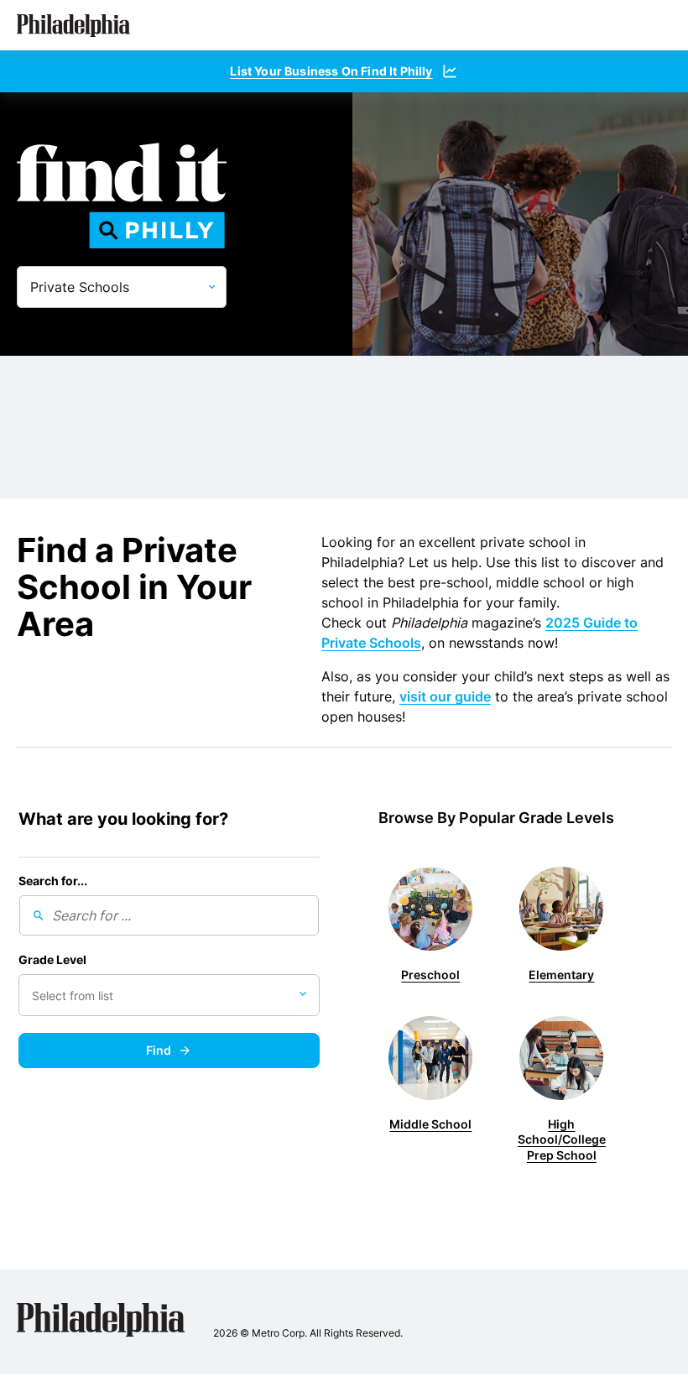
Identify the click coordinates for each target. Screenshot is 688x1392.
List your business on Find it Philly (331, 71)
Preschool (430, 974)
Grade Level (52, 960)
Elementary (561, 974)
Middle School (430, 1124)
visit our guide (445, 696)
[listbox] (122, 287)
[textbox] (96, 996)
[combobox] (169, 995)
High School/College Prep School (562, 1139)
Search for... (52, 881)
